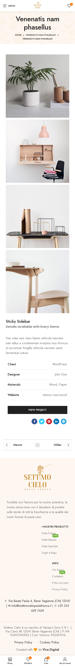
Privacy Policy (60, 589)
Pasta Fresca (49, 533)
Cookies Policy (49, 642)
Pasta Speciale (50, 546)
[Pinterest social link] (49, 421)
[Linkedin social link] (56, 421)
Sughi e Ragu (49, 553)
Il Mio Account (60, 583)
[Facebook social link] (34, 421)
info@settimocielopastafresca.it (31, 606)
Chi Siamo (58, 570)
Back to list (37, 445)
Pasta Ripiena (50, 539)
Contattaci (58, 575)
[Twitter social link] (42, 421)
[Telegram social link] (64, 421)
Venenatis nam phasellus (41, 34)
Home (18, 34)
